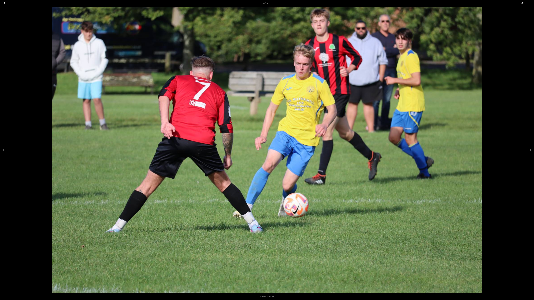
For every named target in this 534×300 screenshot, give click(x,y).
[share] (522, 3)
